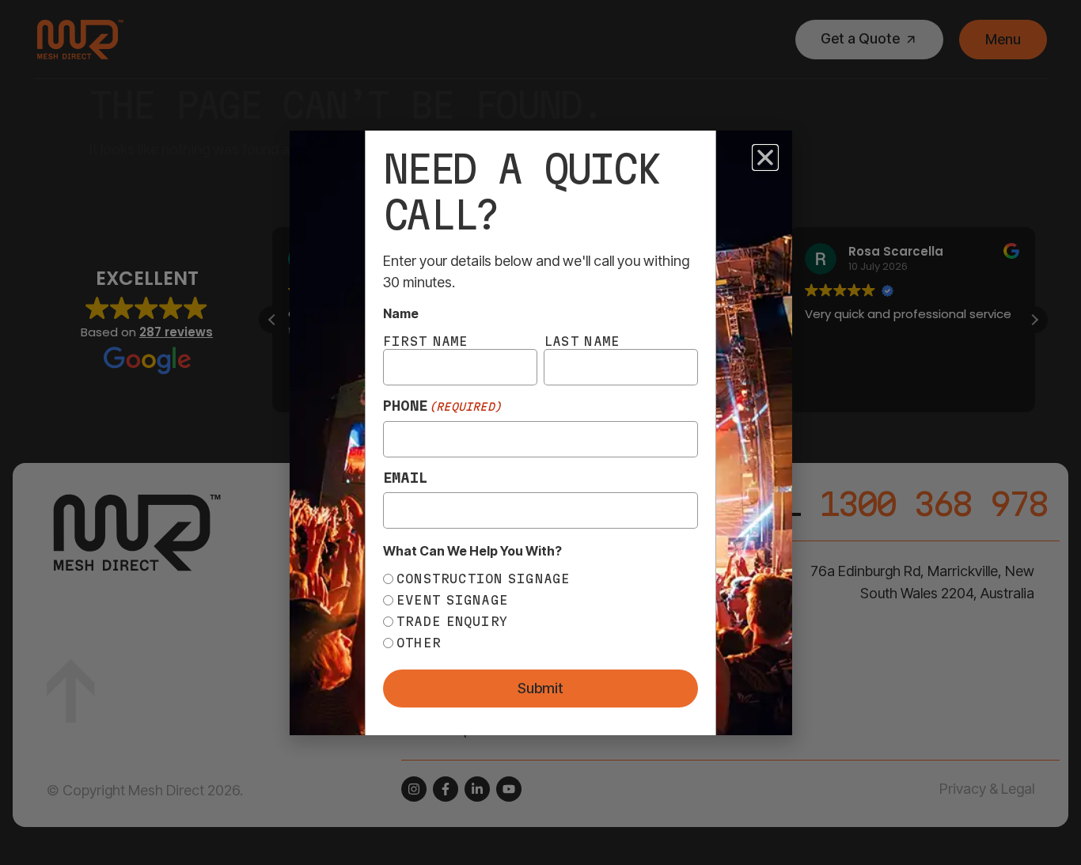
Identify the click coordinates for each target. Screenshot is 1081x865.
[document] (540, 432)
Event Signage (452, 600)
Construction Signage (483, 578)
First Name (425, 341)
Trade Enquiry (452, 621)
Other (418, 642)
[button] (765, 157)
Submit (540, 688)
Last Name (582, 341)
